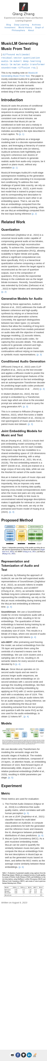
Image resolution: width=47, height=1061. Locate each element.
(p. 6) (40, 835)
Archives (36, 24)
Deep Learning (21, 24)
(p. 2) (34, 214)
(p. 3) (39, 354)
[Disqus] (23, 940)
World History (25, 27)
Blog (8, 24)
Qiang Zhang (24, 13)
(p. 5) (10, 777)
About (31, 30)
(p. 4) (9, 607)
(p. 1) (21, 134)
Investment (10, 27)
